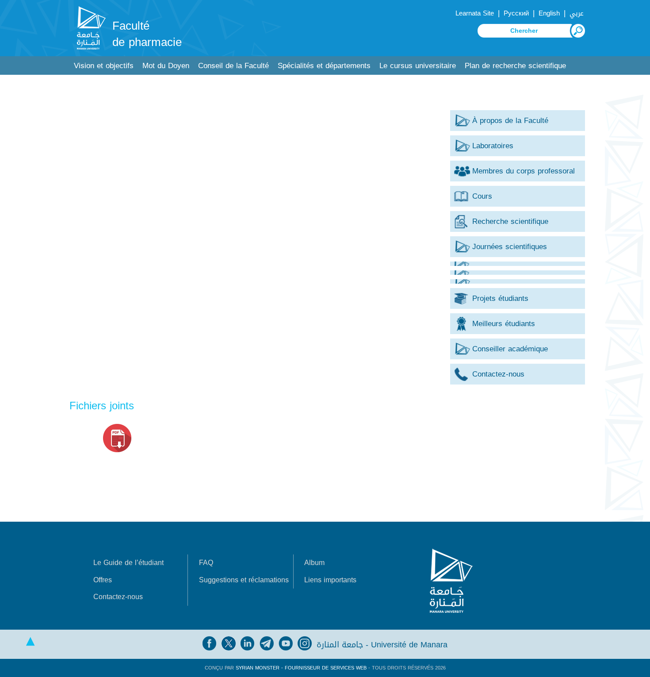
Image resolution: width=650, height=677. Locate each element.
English (549, 13)
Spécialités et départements (324, 65)
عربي (577, 13)
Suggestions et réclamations (244, 580)
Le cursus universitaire (417, 65)
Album (314, 562)
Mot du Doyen (165, 65)
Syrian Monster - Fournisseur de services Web (301, 668)
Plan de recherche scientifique (515, 65)
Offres (102, 580)
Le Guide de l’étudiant (128, 562)
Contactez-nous (118, 597)
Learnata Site (474, 13)
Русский (516, 13)
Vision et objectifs (104, 65)
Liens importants (330, 580)
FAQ (206, 562)
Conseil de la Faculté (233, 65)
